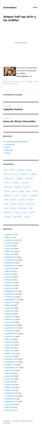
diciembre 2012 (11, 291)
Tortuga (7, 217)
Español (27, 187)
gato (28, 191)
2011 (5, 170)
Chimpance (9, 178)
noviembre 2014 (11, 240)
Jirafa (6, 200)
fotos (22, 191)
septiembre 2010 (12, 368)
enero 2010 (9, 390)
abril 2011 (9, 348)
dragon (16, 83)
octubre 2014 (10, 243)
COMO (6, 183)
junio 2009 (9, 410)
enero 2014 (9, 254)
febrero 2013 (10, 285)
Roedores (29, 81)
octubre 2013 (10, 263)
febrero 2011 (10, 353)
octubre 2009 (10, 399)
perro (6, 208)
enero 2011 (9, 356)
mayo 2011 (9, 345)
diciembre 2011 (11, 325)
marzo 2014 (10, 249)
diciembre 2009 (11, 393)
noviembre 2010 (11, 362)
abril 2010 (9, 382)
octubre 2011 (10, 331)
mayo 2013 (9, 277)
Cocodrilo (29, 178)
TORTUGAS (17, 217)
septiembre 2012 (12, 300)
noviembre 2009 (12, 396)
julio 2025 (9, 237)
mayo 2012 (9, 311)
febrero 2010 (10, 387)
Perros (7, 153)
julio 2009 (9, 407)
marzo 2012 (10, 317)
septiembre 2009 (12, 402)
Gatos (7, 147)
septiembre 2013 (12, 266)
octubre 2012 (10, 297)
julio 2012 (9, 305)
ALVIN (36, 81)
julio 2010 (9, 373)
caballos (33, 174)
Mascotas (9, 150)
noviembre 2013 (11, 260)
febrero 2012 (10, 319)
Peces (21, 204)
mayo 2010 (9, 379)
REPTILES (8, 212)
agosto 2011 (10, 336)
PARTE (13, 204)
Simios (17, 212)
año (16, 174)
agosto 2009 (10, 404)
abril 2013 (9, 280)
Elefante (18, 187)
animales (20, 170)
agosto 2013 (10, 268)
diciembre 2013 (11, 257)
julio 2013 (9, 271)
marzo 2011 (9, 351)
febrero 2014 (10, 251)
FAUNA (7, 191)
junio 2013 (9, 274)
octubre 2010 (10, 365)
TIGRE (31, 212)
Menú (35, 7)
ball (12, 83)
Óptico (27, 217)
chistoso (19, 178)
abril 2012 (9, 314)
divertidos (8, 187)
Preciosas (22, 208)
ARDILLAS (6, 83)
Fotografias (10, 144)
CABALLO (24, 174)
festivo (15, 191)
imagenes (33, 195)
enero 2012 (9, 322)
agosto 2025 (10, 234)
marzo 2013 (10, 283)
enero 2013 (9, 288)
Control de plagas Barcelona (16, 142)
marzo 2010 (10, 385)
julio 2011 (9, 339)
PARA (6, 204)
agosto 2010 (10, 370)
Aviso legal (15, 421)
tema (24, 212)
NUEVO (30, 200)
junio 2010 (9, 376)
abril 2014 (9, 246)
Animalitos (10, 7)
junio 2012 (9, 308)
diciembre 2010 (11, 359)
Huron (24, 195)
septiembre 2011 (11, 334)
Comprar (15, 183)
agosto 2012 (10, 302)
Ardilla (29, 170)
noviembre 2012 (11, 294)
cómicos (24, 183)
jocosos (13, 200)
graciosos (8, 195)
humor (17, 195)
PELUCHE (30, 204)
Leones (22, 200)
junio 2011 (9, 342)
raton (30, 208)
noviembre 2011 (11, 328)
